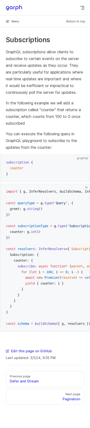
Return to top (75, 21)
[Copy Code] (82, 162)
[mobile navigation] (82, 7)
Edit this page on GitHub (31, 351)
